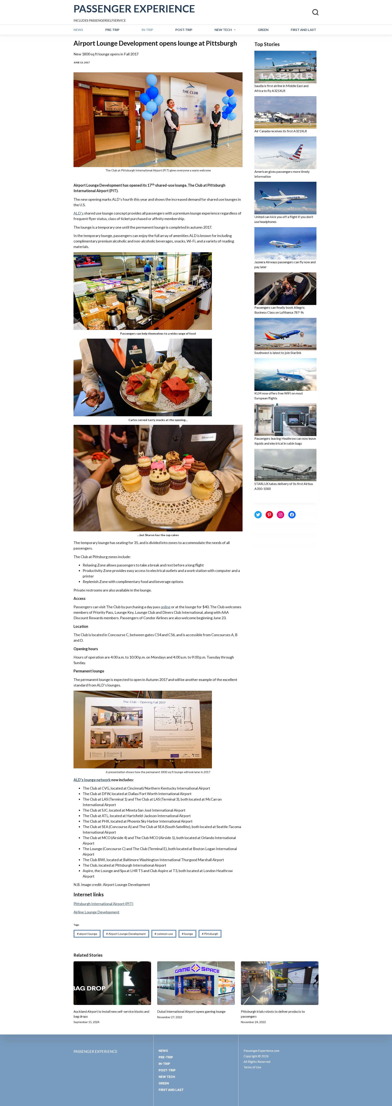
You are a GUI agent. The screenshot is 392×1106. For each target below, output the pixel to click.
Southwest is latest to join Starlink (277, 353)
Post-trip (183, 30)
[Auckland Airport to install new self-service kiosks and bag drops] (112, 983)
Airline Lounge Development (96, 912)
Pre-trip (112, 30)
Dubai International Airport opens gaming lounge (191, 1011)
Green (263, 30)
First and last (303, 30)
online (165, 607)
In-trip (147, 30)
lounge (187, 933)
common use (164, 933)
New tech (223, 30)
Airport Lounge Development (126, 933)
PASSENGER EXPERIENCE (134, 8)
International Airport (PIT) (103, 903)
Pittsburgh (210, 933)
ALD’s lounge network (92, 780)
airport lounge (87, 933)
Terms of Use (252, 1067)
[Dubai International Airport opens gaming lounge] (196, 983)
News (78, 30)
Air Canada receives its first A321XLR (280, 131)
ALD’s (79, 213)
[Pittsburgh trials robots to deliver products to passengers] (279, 983)
